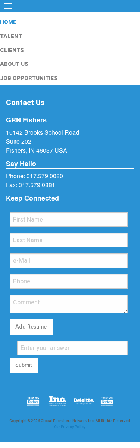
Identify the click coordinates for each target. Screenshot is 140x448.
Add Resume (31, 327)
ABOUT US (14, 64)
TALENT (11, 36)
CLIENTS (12, 50)
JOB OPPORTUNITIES (28, 78)
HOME (8, 22)
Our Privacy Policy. (70, 427)
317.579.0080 (45, 175)
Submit (23, 365)
